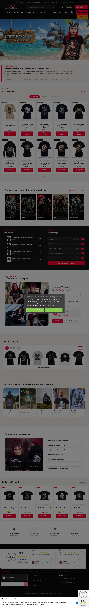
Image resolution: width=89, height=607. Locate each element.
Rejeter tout (35, 310)
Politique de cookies (33, 305)
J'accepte (53, 310)
